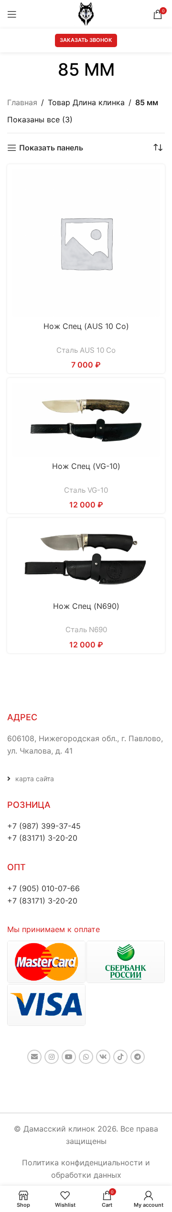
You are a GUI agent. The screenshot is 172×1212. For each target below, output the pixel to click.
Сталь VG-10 (86, 490)
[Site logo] (86, 13)
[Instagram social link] (51, 1057)
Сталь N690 (86, 629)
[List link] (86, 779)
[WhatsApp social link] (86, 1057)
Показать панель (51, 147)
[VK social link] (103, 1057)
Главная (22, 102)
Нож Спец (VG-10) (86, 466)
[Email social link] (34, 1057)
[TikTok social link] (120, 1057)
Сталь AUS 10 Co (86, 350)
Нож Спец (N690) (86, 606)
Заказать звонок (86, 40)
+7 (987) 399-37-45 (44, 826)
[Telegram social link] (137, 1057)
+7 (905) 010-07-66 (43, 888)
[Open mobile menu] (12, 14)
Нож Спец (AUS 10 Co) (86, 326)
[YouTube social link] (69, 1057)
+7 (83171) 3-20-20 (42, 838)
